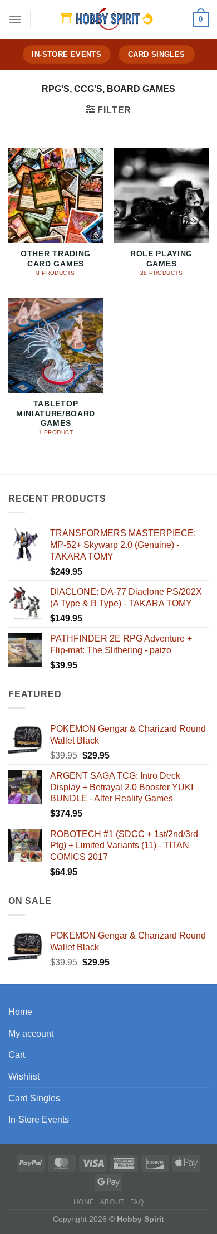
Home (20, 1012)
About (112, 1202)
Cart (16, 1055)
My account (30, 1033)
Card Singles (34, 1098)
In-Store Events (38, 1119)
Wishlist (24, 1076)
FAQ (137, 1202)
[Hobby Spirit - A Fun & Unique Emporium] (108, 19)
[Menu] (15, 19)
